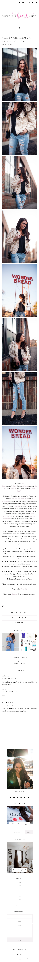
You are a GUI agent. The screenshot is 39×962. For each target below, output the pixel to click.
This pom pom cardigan (19, 498)
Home (19, 955)
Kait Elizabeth (7, 702)
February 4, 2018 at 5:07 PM (9, 705)
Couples (12, 612)
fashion (18, 612)
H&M (14, 486)
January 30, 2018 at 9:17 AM (9, 678)
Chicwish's (5, 501)
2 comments (19, 622)
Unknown (5, 676)
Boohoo (13, 488)
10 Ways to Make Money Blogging (19, 824)
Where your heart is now (18, 958)
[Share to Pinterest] (19, 618)
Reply (3, 695)
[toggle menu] (3, 2)
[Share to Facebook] (16, 618)
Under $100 (25, 612)
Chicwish (26, 486)
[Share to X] (13, 618)
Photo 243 (24, 589)
